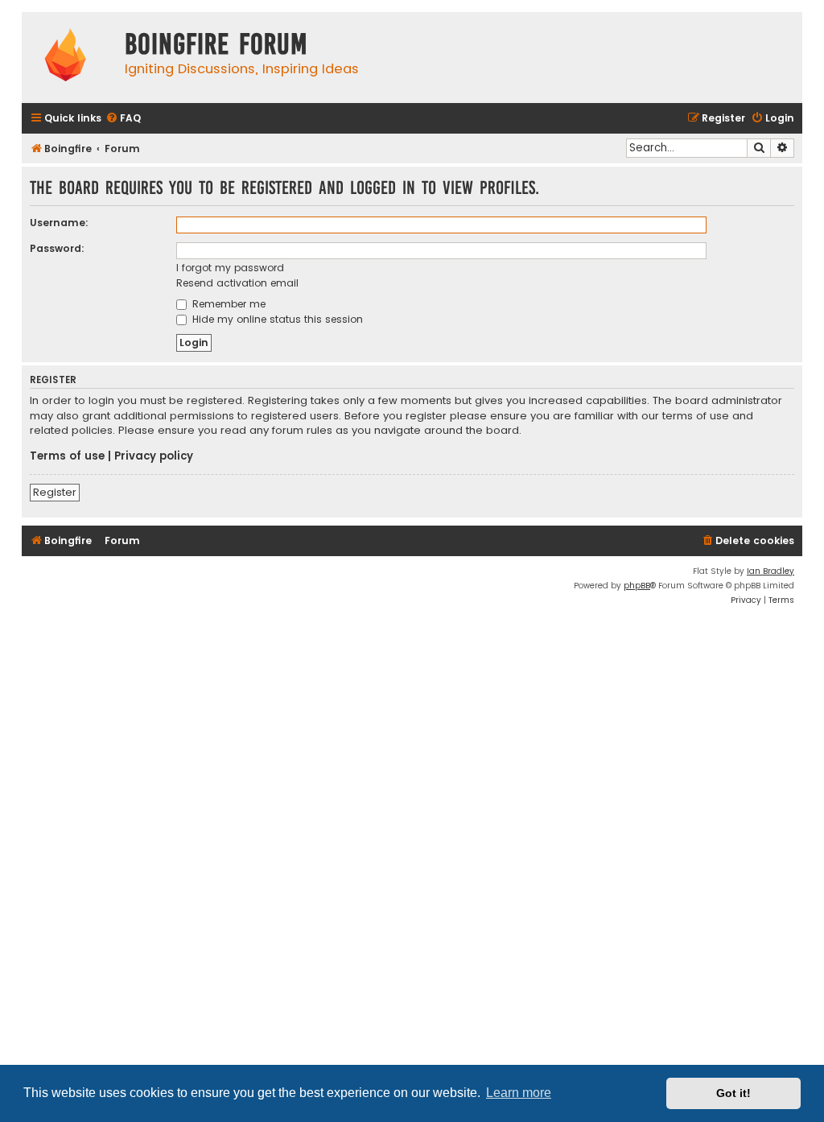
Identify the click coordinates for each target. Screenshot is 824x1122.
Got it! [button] (733, 1093)
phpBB (637, 586)
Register (54, 492)
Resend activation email (237, 283)
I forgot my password (230, 268)
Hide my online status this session (276, 319)
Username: (59, 222)
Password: (57, 248)
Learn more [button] (518, 1092)
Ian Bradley (770, 571)
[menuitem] (123, 119)
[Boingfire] (65, 57)
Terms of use (67, 456)
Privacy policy (153, 456)
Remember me (227, 304)
